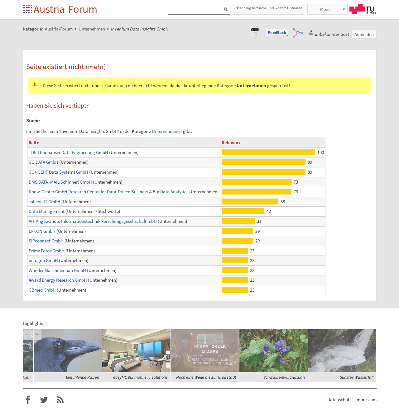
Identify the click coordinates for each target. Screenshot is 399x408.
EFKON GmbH (42, 231)
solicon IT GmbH (44, 201)
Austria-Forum (65, 9)
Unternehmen (165, 131)
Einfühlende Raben (82, 377)
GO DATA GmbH (43, 162)
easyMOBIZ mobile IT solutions (140, 377)
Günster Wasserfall (356, 377)
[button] (277, 32)
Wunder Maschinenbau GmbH (57, 270)
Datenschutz (339, 399)
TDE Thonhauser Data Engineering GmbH (68, 152)
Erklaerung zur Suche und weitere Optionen (268, 8)
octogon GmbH (43, 260)
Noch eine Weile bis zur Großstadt (206, 377)
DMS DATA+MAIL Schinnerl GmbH (60, 182)
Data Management (47, 211)
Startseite (28, 9)
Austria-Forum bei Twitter (44, 400)
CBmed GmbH (42, 290)
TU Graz (362, 9)
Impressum (366, 399)
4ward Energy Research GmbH (58, 280)
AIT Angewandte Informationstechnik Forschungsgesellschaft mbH (93, 221)
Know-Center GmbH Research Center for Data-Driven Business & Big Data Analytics (108, 192)
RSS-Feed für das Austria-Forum (60, 400)
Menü (325, 9)
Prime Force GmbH (47, 251)
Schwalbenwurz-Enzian (284, 377)
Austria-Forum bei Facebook (28, 400)
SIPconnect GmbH (46, 241)
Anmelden (364, 34)
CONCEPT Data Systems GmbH (58, 172)
